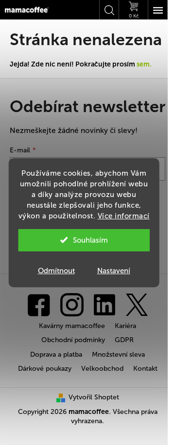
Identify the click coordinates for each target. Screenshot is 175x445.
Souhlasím (90, 240)
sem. (144, 64)
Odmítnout (56, 270)
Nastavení (113, 270)
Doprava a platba (56, 354)
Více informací (124, 216)
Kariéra (125, 326)
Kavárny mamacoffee (72, 326)
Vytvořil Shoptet (94, 397)
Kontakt (145, 368)
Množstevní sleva (118, 354)
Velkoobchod (102, 368)
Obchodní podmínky (73, 340)
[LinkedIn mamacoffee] (104, 304)
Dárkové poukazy (44, 368)
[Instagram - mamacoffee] (72, 304)
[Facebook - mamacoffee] (39, 304)
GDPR (124, 340)
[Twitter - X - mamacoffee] (136, 304)
